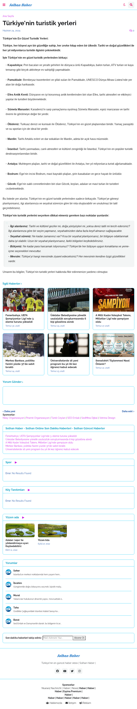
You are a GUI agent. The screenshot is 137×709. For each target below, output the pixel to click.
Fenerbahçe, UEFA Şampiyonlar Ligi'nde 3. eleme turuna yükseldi (20, 318)
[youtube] (65, 671)
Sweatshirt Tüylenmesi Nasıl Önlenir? (113, 362)
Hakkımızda (55, 703)
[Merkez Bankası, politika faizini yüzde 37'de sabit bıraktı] (23, 345)
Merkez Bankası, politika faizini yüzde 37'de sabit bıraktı (20, 364)
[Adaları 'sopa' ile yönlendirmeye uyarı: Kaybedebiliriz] (20, 530)
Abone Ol (79, 637)
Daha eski (127, 411)
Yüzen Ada (43, 540)
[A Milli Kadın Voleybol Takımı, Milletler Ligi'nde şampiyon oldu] (113, 300)
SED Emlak (73, 418)
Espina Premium (72, 691)
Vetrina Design (107, 418)
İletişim (72, 703)
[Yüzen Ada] (52, 530)
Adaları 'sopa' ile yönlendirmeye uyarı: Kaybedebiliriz (17, 543)
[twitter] (72, 671)
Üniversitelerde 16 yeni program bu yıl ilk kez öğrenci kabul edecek (64, 364)
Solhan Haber (87, 663)
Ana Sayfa (8, 16)
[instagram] (79, 671)
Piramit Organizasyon (37, 418)
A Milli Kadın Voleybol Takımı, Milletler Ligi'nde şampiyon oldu (113, 318)
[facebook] (57, 671)
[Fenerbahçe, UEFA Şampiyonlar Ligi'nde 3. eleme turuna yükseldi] (23, 300)
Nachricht (56, 688)
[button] (4, 5)
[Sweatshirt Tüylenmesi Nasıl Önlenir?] (113, 345)
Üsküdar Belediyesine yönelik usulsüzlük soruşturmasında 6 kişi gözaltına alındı (68, 318)
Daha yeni (9, 411)
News (75, 688)
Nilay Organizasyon (13, 418)
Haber (67, 688)
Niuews (46, 688)
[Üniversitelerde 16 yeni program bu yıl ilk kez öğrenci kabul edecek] (68, 345)
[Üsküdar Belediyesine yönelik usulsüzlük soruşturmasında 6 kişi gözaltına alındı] (68, 300)
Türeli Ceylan (58, 418)
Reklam (86, 703)
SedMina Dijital (89, 418)
